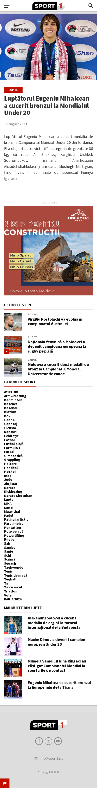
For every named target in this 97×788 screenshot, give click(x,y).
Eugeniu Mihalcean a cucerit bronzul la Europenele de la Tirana (59, 685)
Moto (8, 507)
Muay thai (12, 511)
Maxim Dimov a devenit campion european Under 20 (56, 642)
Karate (9, 487)
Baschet (11, 403)
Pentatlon (12, 527)
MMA (8, 503)
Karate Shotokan (18, 495)
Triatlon (10, 591)
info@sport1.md (51, 758)
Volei (8, 595)
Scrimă (9, 559)
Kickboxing (13, 491)
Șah (7, 543)
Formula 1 (12, 447)
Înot (7, 475)
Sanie (8, 551)
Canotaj (10, 423)
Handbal (11, 467)
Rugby (32, 337)
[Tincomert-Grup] (48, 294)
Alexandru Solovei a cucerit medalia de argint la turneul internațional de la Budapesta (54, 622)
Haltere (10, 463)
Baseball (11, 408)
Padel (8, 515)
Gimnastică (13, 455)
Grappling (12, 459)
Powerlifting (14, 535)
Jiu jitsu (10, 483)
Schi (7, 555)
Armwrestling (15, 396)
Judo (8, 479)
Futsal (9, 451)
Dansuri (10, 431)
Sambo (10, 547)
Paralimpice (13, 523)
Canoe (32, 359)
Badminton (13, 400)
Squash (10, 563)
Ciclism (10, 427)
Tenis (8, 571)
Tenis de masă (15, 575)
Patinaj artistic (16, 519)
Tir (6, 583)
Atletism (11, 391)
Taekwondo (13, 567)
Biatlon (10, 411)
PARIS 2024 (12, 599)
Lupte (9, 499)
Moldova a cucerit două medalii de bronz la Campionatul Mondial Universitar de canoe (58, 369)
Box (7, 415)
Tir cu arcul (13, 587)
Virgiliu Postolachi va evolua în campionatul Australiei (55, 321)
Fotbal (33, 314)
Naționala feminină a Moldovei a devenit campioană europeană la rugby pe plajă (57, 346)
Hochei (10, 471)
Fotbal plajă (13, 443)
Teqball (10, 579)
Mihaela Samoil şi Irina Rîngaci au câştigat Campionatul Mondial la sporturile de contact (57, 665)
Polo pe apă (13, 531)
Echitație (11, 435)
